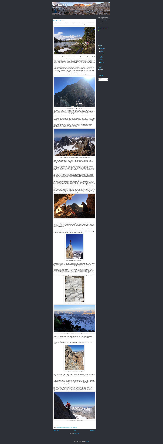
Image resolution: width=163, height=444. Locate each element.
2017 (100, 47)
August (101, 51)
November (102, 48)
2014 (100, 69)
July (101, 56)
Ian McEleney (60, 4)
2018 (100, 45)
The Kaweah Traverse (59, 20)
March (101, 60)
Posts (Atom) (76, 433)
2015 (100, 67)
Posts (101, 78)
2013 (100, 70)
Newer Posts (56, 430)
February (102, 62)
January (102, 64)
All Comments (102, 80)
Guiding (60, 427)
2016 (100, 66)
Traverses (70, 427)
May (101, 57)
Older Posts (92, 430)
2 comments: (56, 425)
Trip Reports (74, 427)
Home (74, 430)
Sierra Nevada (65, 427)
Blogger (87, 441)
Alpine (57, 427)
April (101, 59)
